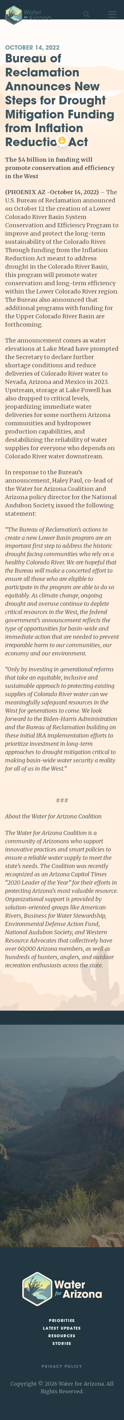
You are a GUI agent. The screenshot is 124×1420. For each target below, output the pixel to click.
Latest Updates (62, 1329)
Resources (61, 1336)
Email (20, 1192)
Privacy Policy (62, 1367)
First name (25, 1161)
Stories (62, 1344)
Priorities (62, 1321)
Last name (25, 1176)
